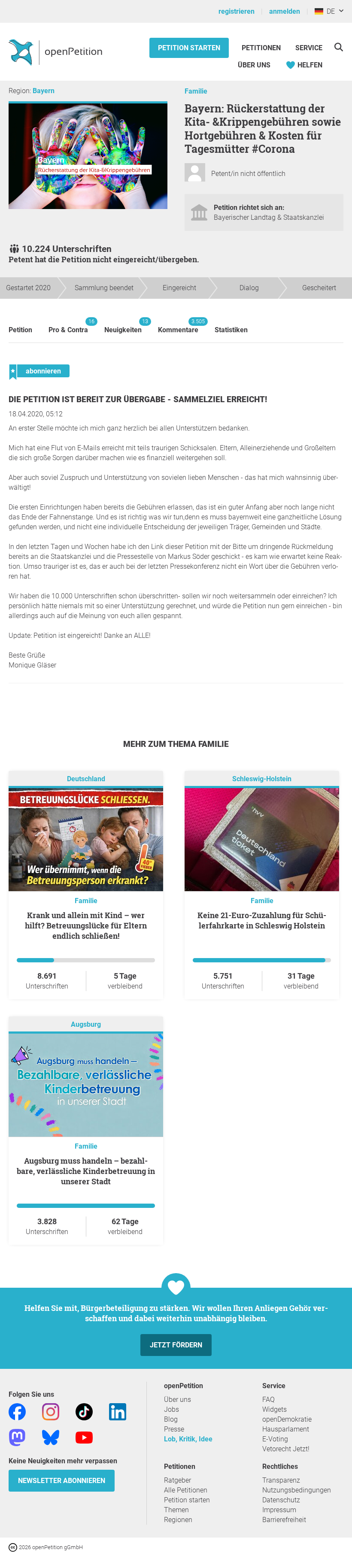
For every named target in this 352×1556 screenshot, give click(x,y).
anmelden (284, 11)
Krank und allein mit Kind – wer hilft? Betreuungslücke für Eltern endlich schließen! (86, 925)
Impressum (279, 1510)
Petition (20, 330)
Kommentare (178, 326)
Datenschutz (281, 1500)
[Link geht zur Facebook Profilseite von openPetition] (17, 1411)
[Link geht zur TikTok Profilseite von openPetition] (84, 1411)
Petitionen (262, 48)
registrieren (236, 11)
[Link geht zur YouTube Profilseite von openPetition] (84, 1437)
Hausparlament (285, 1429)
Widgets (274, 1409)
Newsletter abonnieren (61, 1481)
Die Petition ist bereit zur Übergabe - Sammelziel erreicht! (138, 399)
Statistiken (231, 330)
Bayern (44, 91)
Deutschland (86, 779)
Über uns (177, 1399)
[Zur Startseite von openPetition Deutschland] (56, 52)
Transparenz (281, 1480)
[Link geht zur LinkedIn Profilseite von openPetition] (117, 1411)
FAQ (268, 1399)
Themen (176, 1510)
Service (308, 48)
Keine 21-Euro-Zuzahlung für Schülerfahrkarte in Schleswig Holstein (261, 920)
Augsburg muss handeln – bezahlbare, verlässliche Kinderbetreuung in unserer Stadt (86, 1171)
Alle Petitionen (185, 1490)
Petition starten (189, 48)
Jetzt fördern (176, 1345)
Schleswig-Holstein (261, 779)
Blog (171, 1419)
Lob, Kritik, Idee (188, 1439)
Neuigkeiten (123, 326)
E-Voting (275, 1439)
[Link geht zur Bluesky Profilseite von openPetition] (50, 1437)
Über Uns (254, 65)
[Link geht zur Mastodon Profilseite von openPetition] (17, 1437)
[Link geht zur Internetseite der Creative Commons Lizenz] (14, 1547)
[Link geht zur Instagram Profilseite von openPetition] (50, 1411)
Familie (196, 91)
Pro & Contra (68, 326)
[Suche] (338, 47)
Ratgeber (177, 1480)
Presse (174, 1429)
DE (329, 11)
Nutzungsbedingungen (296, 1490)
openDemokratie (287, 1419)
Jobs (171, 1409)
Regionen (178, 1520)
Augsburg (86, 1024)
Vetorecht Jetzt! (286, 1449)
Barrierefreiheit (284, 1520)
